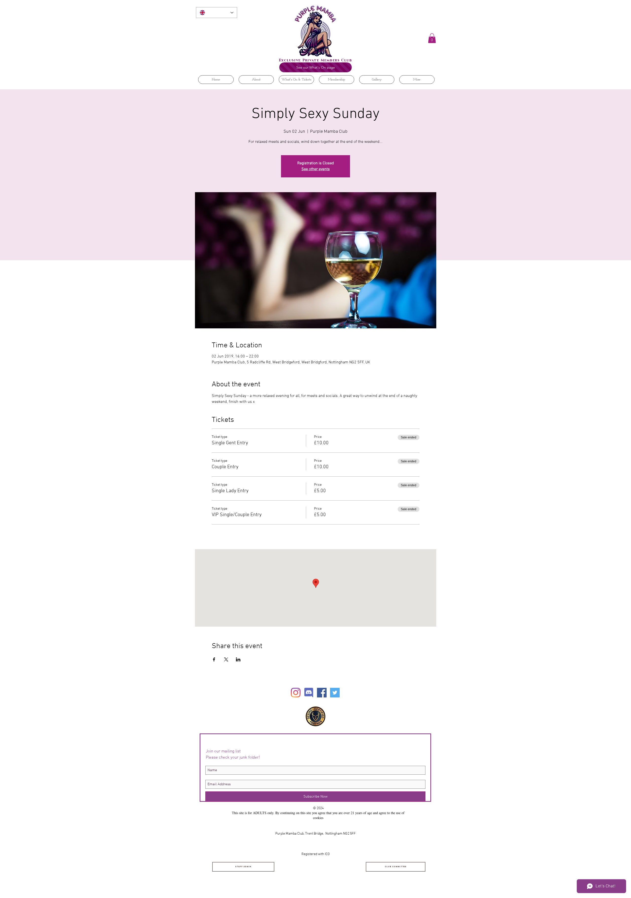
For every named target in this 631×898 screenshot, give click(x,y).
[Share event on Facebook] (214, 659)
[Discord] (309, 692)
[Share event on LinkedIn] (238, 659)
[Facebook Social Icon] (322, 692)
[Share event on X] (226, 659)
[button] (432, 38)
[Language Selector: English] (216, 12)
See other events (315, 169)
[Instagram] (295, 692)
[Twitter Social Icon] (335, 692)
